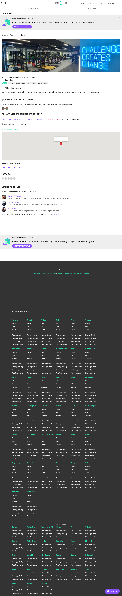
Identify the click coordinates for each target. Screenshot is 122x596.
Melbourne (89, 377)
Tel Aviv (73, 527)
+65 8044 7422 (19, 119)
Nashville (59, 541)
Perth (14, 377)
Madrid (58, 555)
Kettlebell (11, 83)
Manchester (45, 555)
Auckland (15, 491)
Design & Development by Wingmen (79, 273)
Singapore (30, 348)
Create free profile (22, 27)
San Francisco (61, 348)
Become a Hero (108, 3)
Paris (29, 377)
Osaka (43, 541)
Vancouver (16, 320)
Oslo (43, 377)
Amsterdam (31, 491)
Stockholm (16, 348)
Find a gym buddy (17, 338)
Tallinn (58, 320)
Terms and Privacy (51, 273)
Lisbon (58, 406)
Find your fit (83, 3)
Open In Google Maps (11, 129)
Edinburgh (89, 555)
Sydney (88, 320)
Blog (98, 3)
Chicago (44, 569)
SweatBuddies (31, 8)
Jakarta (15, 434)
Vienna (58, 527)
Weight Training (20, 83)
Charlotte (74, 569)
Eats (13, 327)
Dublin (14, 569)
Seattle (14, 541)
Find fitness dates (17, 344)
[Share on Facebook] (9, 167)
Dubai (73, 434)
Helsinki (59, 434)
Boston (15, 583)
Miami (14, 555)
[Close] (56, 139)
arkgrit (30, 119)
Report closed (53, 119)
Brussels (30, 463)
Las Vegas (74, 406)
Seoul (43, 348)
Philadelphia (31, 541)
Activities (14, 330)
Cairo (87, 569)
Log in (119, 3)
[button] (61, 55)
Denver (29, 569)
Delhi (87, 434)
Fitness (4, 83)
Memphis (30, 555)
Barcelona (60, 463)
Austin (29, 583)
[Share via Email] (4, 167)
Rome (73, 348)
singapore (5, 35)
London (44, 406)
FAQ (34, 273)
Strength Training (31, 83)
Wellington (31, 527)
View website (7, 119)
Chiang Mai (60, 569)
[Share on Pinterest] (14, 167)
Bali (86, 463)
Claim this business (70, 119)
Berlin (43, 463)
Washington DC (47, 527)
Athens (44, 583)
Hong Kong (31, 434)
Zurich (14, 527)
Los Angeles (31, 406)
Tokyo (43, 320)
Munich (73, 541)
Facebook (59, 273)
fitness (12, 35)
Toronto (30, 320)
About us (39, 273)
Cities (92, 3)
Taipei (73, 320)
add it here (55, 214)
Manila (14, 406)
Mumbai (73, 377)
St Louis (88, 527)
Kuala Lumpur (90, 406)
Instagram (66, 273)
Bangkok (74, 463)
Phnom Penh (90, 348)
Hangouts (92, 8)
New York (59, 377)
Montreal (88, 541)
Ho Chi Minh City (47, 434)
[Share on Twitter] (20, 167)
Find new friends (17, 335)
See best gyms (16, 341)
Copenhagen (17, 463)
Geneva (73, 555)
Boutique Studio (42, 83)
